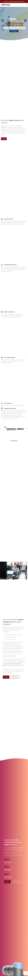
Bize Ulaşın (15, 677)
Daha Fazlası (14, 440)
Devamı (3, 138)
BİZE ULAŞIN (13, 31)
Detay (6, 677)
